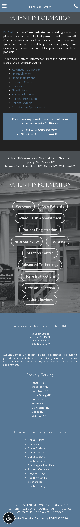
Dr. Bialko (9, 32)
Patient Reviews (22, 103)
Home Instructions (23, 78)
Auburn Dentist (12, 354)
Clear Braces (35, 481)
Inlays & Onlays (36, 473)
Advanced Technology (26, 69)
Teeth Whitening (37, 477)
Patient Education (23, 94)
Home (15, 505)
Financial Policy (21, 74)
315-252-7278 (48, 130)
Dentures (33, 443)
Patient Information (36, 505)
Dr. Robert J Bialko (34, 354)
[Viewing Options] (9, 518)
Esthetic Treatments (22, 508)
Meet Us (66, 508)
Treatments (60, 505)
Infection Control (22, 82)
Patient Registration (24, 99)
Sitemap (58, 512)
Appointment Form (48, 134)
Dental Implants (37, 452)
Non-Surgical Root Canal (41, 465)
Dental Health (48, 508)
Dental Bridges (36, 448)
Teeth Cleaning (36, 486)
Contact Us (24, 512)
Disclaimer (42, 512)
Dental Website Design (28, 518)
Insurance (18, 86)
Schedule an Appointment (28, 107)
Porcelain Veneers (38, 469)
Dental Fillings (36, 439)
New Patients (20, 90)
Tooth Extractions (38, 460)
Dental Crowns (36, 456)
